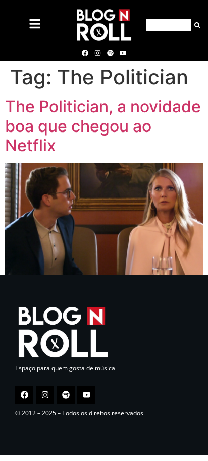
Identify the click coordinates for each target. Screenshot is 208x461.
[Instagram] (97, 52)
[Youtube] (123, 52)
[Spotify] (110, 52)
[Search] (195, 25)
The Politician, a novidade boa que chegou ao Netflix (103, 126)
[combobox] (168, 25)
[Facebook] (84, 52)
